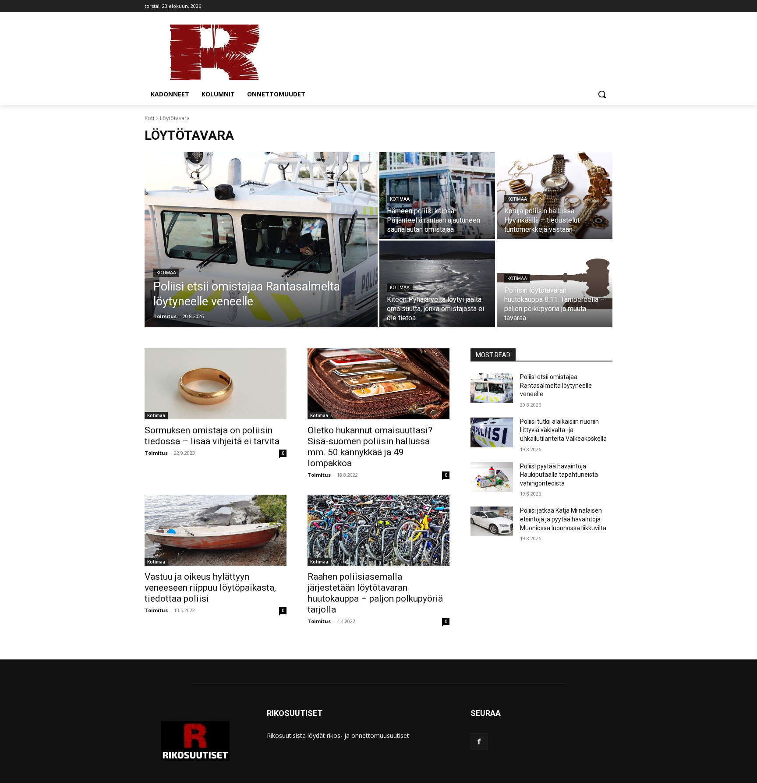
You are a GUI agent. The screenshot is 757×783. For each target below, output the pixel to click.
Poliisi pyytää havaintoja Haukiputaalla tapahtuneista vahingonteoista (559, 475)
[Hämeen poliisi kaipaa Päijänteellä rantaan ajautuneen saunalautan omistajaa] (437, 195)
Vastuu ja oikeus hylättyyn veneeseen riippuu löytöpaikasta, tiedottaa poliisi (210, 587)
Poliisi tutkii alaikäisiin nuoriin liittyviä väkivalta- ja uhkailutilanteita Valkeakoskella (563, 430)
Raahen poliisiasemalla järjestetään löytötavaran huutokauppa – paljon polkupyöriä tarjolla (375, 593)
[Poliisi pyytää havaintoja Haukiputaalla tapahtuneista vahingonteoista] (491, 477)
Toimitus (156, 453)
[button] (601, 94)
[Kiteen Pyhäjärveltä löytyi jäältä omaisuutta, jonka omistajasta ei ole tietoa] (437, 284)
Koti (149, 118)
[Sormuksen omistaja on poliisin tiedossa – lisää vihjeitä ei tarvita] (216, 383)
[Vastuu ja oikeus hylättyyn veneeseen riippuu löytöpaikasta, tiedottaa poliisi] (216, 530)
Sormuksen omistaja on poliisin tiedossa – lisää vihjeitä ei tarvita (212, 435)
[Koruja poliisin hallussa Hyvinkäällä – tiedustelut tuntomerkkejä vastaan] (554, 195)
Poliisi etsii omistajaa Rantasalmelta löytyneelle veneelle (556, 385)
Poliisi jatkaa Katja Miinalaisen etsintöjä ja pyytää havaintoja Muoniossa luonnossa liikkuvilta (563, 519)
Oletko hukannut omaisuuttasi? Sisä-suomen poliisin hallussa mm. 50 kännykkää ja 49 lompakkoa (370, 446)
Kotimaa (166, 272)
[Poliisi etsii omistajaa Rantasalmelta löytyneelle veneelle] (261, 239)
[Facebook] (479, 741)
